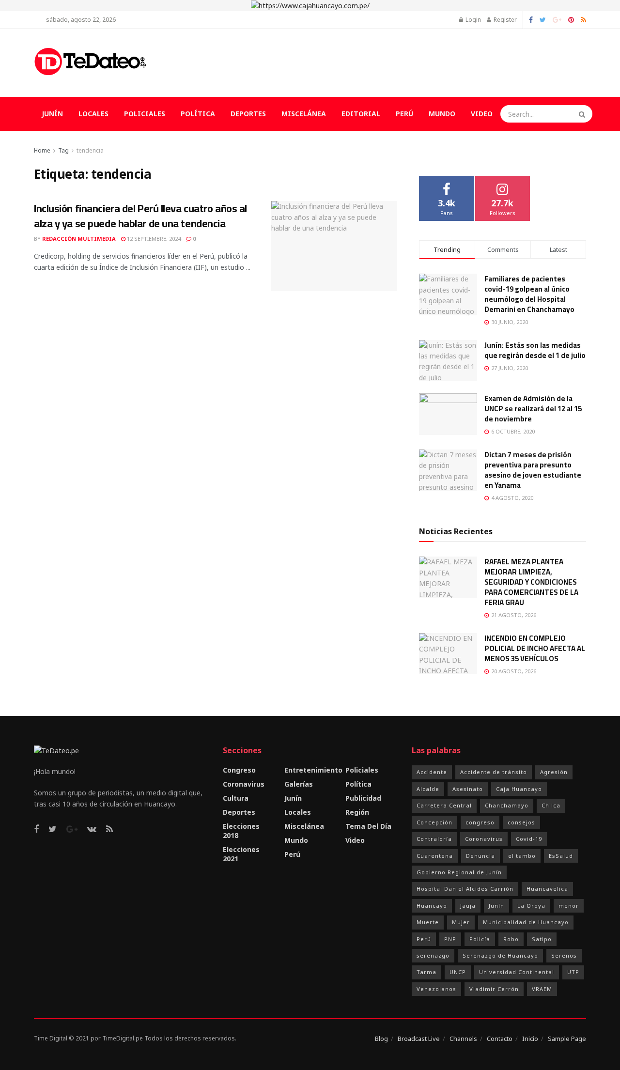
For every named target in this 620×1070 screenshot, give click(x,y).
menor (568, 905)
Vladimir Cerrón (494, 988)
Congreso (239, 770)
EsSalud (561, 855)
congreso (480, 822)
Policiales (144, 113)
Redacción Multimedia (79, 238)
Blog (381, 1038)
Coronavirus (243, 784)
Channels (463, 1038)
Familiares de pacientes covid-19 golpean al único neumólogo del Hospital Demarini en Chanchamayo (529, 294)
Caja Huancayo (519, 788)
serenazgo (433, 955)
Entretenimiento (313, 770)
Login (472, 20)
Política (198, 113)
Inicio (530, 1038)
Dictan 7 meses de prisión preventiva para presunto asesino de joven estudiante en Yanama (532, 470)
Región (357, 812)
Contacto (499, 1038)
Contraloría (434, 838)
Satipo (542, 939)
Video (482, 113)
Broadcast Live (419, 1038)
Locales (93, 113)
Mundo (442, 113)
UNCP (458, 972)
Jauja (468, 905)
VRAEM (542, 988)
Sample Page (567, 1038)
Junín (52, 113)
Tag (63, 150)
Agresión (554, 771)
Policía (479, 939)
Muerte (428, 922)
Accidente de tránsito (493, 771)
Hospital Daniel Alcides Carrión (465, 888)
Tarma (426, 972)
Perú (404, 113)
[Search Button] (583, 114)
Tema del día (368, 826)
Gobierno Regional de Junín (459, 872)
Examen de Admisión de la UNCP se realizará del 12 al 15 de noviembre (533, 408)
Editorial (360, 113)
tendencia (90, 150)
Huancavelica (547, 888)
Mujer (461, 922)
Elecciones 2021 (241, 854)
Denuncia (480, 855)
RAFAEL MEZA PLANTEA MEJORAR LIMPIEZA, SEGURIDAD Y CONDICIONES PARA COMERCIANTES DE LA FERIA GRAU (531, 582)
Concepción (434, 822)
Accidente (432, 771)
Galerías (298, 784)
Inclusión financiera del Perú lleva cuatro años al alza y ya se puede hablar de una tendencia (140, 215)
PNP (450, 939)
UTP (573, 972)
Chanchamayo (506, 805)
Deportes (248, 113)
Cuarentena (435, 855)
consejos (521, 822)
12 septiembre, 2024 (153, 238)
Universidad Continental (516, 972)
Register (504, 20)
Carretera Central (444, 805)
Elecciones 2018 (241, 831)
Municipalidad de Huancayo (526, 922)
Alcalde (428, 788)
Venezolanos (436, 988)
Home (42, 150)
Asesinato (467, 788)
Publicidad (363, 798)
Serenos (564, 955)
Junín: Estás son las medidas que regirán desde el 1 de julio (535, 350)
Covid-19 (529, 838)
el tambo (522, 855)
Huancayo (432, 905)
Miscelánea (303, 113)
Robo (511, 939)
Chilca (551, 805)
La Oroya (531, 905)
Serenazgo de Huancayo (500, 955)
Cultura (235, 798)
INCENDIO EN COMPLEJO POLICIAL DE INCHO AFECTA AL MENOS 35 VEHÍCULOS (534, 648)
